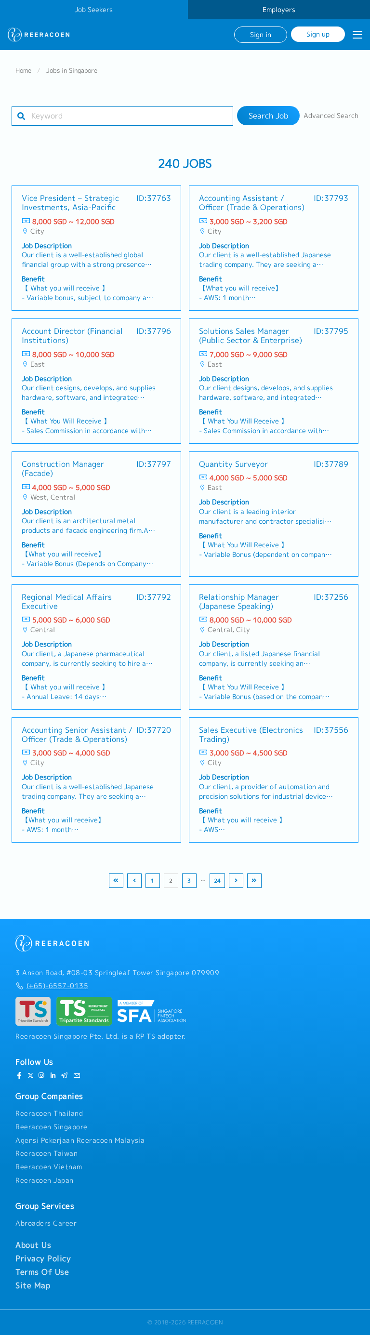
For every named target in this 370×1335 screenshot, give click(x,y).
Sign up (318, 34)
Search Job (268, 115)
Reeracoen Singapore (51, 1127)
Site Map (32, 1285)
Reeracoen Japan (44, 1180)
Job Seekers (94, 9)
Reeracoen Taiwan (46, 1153)
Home (23, 70)
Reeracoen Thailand (49, 1113)
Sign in (260, 34)
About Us (33, 1245)
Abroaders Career (46, 1223)
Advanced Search (331, 115)
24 (217, 881)
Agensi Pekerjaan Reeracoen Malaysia (80, 1140)
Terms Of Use (42, 1272)
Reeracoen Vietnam (48, 1167)
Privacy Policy (43, 1258)
